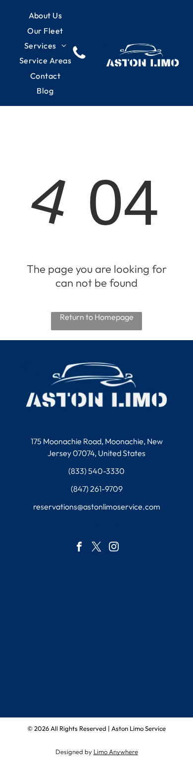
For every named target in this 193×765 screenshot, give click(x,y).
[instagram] (115, 525)
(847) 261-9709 (97, 489)
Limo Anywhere (116, 752)
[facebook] (78, 525)
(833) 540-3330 (96, 471)
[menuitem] (45, 15)
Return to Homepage (97, 317)
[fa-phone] (79, 58)
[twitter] (97, 525)
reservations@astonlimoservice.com (96, 506)
